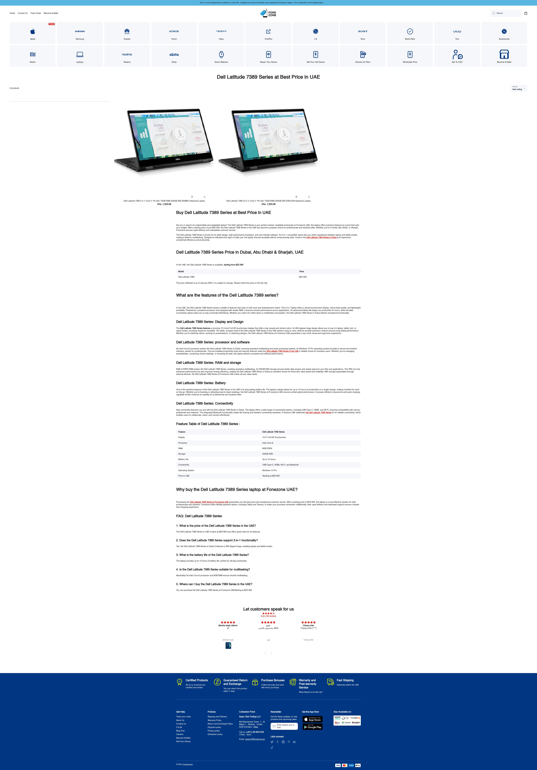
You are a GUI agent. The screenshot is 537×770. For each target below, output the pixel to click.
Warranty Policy (214, 720)
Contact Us (181, 724)
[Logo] (268, 13)
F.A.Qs (179, 727)
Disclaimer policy (215, 734)
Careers (179, 734)
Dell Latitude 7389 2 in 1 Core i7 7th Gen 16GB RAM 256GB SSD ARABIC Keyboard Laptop (164, 201)
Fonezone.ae (188, 764)
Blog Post (180, 731)
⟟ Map (255, 727)
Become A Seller (183, 738)
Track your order (183, 717)
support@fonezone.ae (255, 739)
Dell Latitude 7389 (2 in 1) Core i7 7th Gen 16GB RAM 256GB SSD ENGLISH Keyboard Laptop (268, 201)
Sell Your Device (183, 742)
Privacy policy (214, 731)
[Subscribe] (294, 726)
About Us (180, 720)
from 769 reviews (268, 616)
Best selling (517, 89)
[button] (525, 13)
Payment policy (214, 727)
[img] (268, 613)
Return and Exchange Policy (220, 724)
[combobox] (506, 13)
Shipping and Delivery (217, 717)
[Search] (492, 13)
